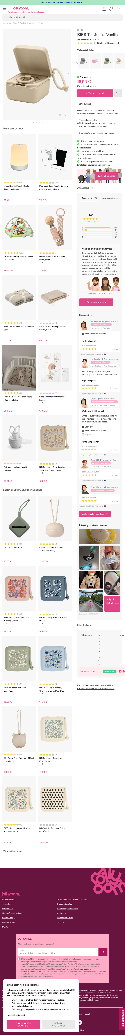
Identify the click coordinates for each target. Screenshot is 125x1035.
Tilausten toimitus (64, 904)
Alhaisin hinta (109, 671)
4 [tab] (42, 122)
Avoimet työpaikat (9, 922)
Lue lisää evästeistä (16, 1015)
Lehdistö (60, 922)
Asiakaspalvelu (8, 899)
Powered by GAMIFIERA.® (89, 614)
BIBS (80, 30)
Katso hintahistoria (86, 86)
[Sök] (5, 17)
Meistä (5, 927)
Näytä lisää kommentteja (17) (95, 514)
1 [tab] (33, 122)
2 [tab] (36, 122)
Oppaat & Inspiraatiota (11, 913)
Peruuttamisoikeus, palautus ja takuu (72, 899)
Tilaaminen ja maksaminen (67, 908)
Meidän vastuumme (65, 918)
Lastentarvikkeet (10, 23)
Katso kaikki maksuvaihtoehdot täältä (95, 685)
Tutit (40, 23)
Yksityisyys (61, 913)
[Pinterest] (79, 1022)
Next (68, 74)
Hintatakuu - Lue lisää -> (92, 151)
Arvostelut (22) (89, 198)
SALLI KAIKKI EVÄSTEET (23, 1024)
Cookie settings (8, 918)
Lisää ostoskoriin (95, 93)
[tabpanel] (37, 74)
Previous (5, 74)
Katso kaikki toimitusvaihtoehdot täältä (95, 688)
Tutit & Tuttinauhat (28, 23)
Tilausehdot (7, 904)
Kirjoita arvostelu (96, 302)
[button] (4, 8)
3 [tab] (39, 122)
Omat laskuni (7, 908)
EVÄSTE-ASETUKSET (59, 1024)
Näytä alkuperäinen (90, 341)
